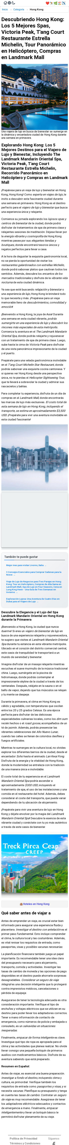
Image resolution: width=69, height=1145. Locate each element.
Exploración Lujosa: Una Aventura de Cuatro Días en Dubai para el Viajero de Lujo (33, 600)
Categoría (18, 9)
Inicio (5, 9)
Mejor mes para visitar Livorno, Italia (26, 565)
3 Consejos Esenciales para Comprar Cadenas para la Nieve (33, 573)
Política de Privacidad (23, 1138)
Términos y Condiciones (25, 1143)
